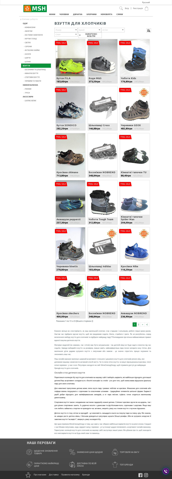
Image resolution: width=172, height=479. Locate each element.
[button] (66, 30)
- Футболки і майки (31, 50)
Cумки (119, 14)
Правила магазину (70, 474)
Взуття (35, 19)
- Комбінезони (29, 27)
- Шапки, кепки (29, 101)
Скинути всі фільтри (91, 35)
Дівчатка (77, 14)
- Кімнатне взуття (30, 73)
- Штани (27, 62)
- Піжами (27, 89)
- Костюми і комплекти (33, 35)
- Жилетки (27, 31)
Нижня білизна (30, 85)
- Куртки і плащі (30, 39)
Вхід (127, 8)
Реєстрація (138, 8)
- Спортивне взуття (31, 77)
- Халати (27, 54)
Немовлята (106, 14)
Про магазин (40, 474)
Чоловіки (64, 14)
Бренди (86, 474)
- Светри (27, 43)
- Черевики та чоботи (32, 81)
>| (147, 324)
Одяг (25, 23)
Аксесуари (28, 96)
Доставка (54, 474)
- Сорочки (27, 46)
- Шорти (26, 58)
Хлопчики (91, 14)
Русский (146, 2)
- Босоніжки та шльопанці (34, 70)
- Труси (26, 93)
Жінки (52, 14)
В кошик (70, 67)
